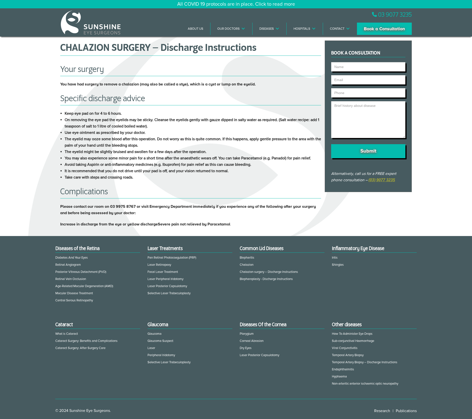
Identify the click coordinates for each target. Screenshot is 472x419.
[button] (231, 29)
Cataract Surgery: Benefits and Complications (86, 341)
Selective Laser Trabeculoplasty (169, 293)
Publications (406, 410)
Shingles (338, 265)
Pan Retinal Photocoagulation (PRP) (172, 258)
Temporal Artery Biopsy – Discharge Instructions (364, 362)
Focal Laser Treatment (163, 272)
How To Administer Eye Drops (352, 334)
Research (382, 410)
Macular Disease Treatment (74, 293)
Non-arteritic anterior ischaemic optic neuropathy (365, 384)
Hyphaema (339, 376)
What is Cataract (66, 334)
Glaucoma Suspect (160, 341)
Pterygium (247, 334)
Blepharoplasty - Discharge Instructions (266, 279)
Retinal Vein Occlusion (70, 279)
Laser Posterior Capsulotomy (167, 286)
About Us (195, 29)
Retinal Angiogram (68, 265)
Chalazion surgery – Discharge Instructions (269, 272)
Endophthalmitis (343, 369)
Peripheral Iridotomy (161, 355)
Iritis (335, 258)
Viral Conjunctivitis (344, 348)
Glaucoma (155, 334)
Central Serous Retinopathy (74, 300)
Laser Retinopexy (159, 265)
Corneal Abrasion (252, 341)
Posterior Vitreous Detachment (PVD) (80, 272)
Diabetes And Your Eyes (71, 258)
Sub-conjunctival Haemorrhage (353, 341)
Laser (151, 348)
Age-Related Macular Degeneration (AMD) (84, 286)
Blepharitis (247, 258)
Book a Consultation (384, 28)
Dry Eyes (245, 348)
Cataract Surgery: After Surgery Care (80, 348)
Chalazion (246, 265)
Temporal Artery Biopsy (348, 355)
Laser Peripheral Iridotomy (165, 279)
